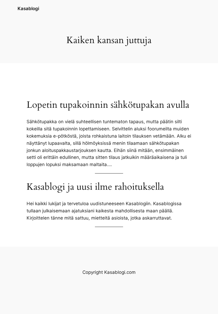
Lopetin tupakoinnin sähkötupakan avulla (108, 104)
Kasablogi (28, 8)
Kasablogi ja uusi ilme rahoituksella (95, 186)
